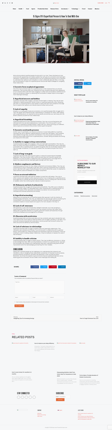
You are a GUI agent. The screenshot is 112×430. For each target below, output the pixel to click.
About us (97, 9)
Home (14, 9)
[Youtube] (34, 397)
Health (20, 9)
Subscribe (60, 399)
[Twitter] (2, 2)
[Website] (57, 298)
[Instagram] (7, 2)
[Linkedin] (5, 2)
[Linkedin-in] (22, 397)
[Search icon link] (109, 3)
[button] (35, 266)
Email (57, 397)
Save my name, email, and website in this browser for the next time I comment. (32, 302)
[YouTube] (12, 2)
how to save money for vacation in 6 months (85, 414)
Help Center (94, 196)
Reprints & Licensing (85, 196)
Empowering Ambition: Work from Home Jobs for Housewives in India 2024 (93, 123)
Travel (83, 9)
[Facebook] (9, 2)
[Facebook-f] (30, 397)
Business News (54, 9)
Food (27, 9)
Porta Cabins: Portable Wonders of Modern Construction (92, 138)
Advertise (76, 196)
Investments (64, 9)
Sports (33, 9)
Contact (90, 9)
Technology (75, 9)
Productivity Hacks (43, 9)
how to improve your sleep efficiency (83, 116)
